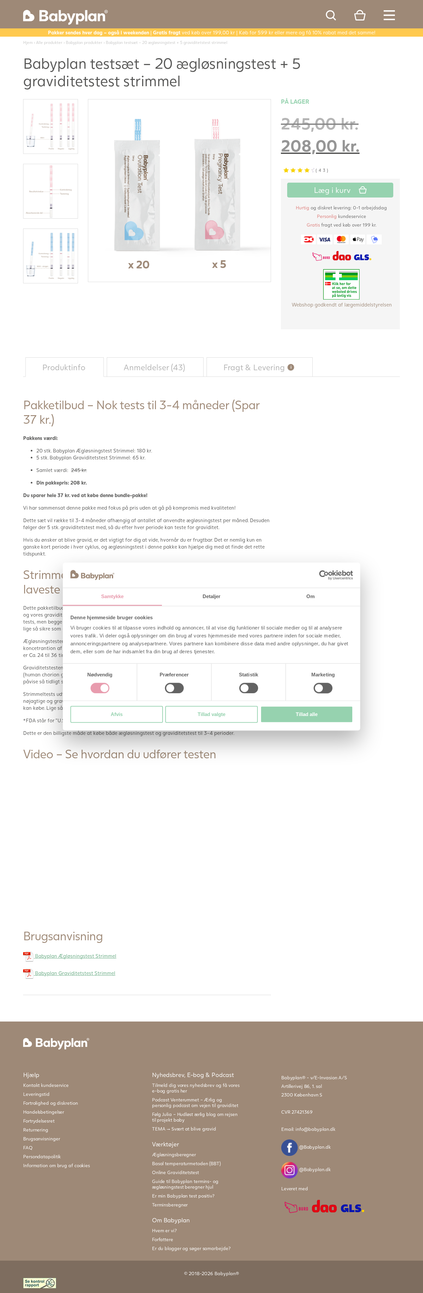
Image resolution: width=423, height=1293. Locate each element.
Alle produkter (49, 42)
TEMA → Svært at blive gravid (184, 1128)
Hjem (28, 42)
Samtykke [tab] (112, 596)
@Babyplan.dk (314, 1147)
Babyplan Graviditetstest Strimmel (74, 973)
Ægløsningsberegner (174, 1154)
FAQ (28, 1147)
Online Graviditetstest (175, 1172)
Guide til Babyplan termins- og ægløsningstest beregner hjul (185, 1184)
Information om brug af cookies (56, 1165)
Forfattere (162, 1239)
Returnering (35, 1129)
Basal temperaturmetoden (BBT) (186, 1163)
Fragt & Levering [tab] (263, 365)
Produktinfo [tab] (63, 367)
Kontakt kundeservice (46, 1085)
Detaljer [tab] (212, 596)
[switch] (174, 688)
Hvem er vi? (164, 1230)
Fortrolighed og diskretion (50, 1103)
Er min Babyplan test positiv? (183, 1196)
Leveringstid (36, 1094)
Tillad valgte (211, 714)
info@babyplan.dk (315, 1129)
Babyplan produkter (84, 42)
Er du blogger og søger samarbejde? (191, 1248)
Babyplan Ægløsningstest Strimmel (75, 956)
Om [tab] (310, 596)
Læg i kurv (332, 190)
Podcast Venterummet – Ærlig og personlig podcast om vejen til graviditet (195, 1102)
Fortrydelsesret (39, 1121)
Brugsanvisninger (41, 1138)
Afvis (117, 714)
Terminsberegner (170, 1204)
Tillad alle (307, 714)
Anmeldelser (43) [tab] (154, 367)
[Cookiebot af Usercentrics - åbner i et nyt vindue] (324, 575)
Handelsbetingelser (43, 1112)
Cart (359, 15)
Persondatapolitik (42, 1156)
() (323, 170)
